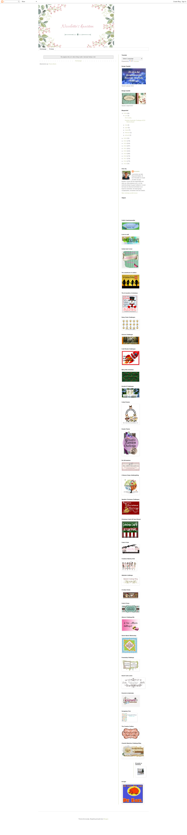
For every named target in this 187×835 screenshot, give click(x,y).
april (126, 127)
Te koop (51, 49)
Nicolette (136, 171)
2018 (125, 156)
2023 (125, 143)
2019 (125, 153)
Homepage (43, 49)
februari (127, 132)
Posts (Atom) (52, 64)
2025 (125, 138)
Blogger (106, 819)
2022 (125, 146)
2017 (125, 158)
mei (126, 125)
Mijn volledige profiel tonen (130, 193)
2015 (125, 163)
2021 (125, 148)
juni (126, 115)
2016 (125, 161)
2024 (125, 141)
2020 (125, 151)
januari (127, 135)
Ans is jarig (128, 118)
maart (127, 130)
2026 (125, 113)
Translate (136, 61)
